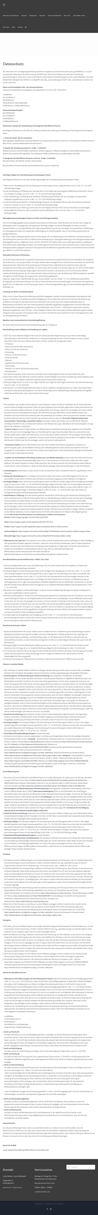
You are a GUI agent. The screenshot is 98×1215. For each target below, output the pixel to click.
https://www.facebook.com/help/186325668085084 (32, 896)
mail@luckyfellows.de (42, 1192)
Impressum (7, 1187)
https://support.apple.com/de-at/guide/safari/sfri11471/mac (31, 522)
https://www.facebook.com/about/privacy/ (77, 742)
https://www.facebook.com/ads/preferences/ (32, 901)
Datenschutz (17, 1187)
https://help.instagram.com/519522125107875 (21, 761)
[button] (25, 27)
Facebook (14, 744)
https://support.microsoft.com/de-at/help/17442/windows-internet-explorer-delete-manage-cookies (54, 531)
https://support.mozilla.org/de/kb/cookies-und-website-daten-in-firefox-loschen (39, 527)
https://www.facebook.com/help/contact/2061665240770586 (26, 747)
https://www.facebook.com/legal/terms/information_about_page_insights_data (32, 755)
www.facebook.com (37, 742)
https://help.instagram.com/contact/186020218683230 (68, 761)
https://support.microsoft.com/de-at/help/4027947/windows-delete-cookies (43, 536)
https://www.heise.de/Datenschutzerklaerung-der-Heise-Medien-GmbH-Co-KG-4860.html (53, 786)
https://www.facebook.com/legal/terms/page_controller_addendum (28, 753)
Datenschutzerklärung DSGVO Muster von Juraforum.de (28, 1150)
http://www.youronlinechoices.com (34, 744)
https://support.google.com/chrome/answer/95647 (29, 517)
